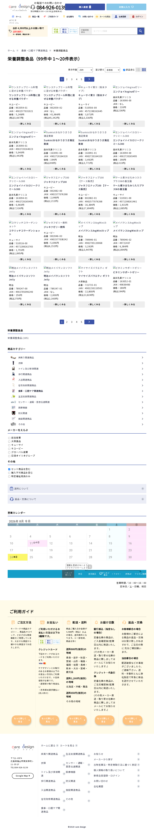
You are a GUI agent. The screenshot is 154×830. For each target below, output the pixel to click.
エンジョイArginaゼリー (126, 91)
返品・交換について (25, 499)
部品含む (130, 69)
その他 (69, 799)
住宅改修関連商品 (50, 799)
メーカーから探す (103, 759)
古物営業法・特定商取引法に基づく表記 (115, 764)
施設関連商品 (73, 790)
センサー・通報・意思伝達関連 (75, 764)
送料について (21, 488)
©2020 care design (77, 826)
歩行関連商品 (48, 780)
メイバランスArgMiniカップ (93, 230)
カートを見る (67, 745)
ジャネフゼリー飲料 (54, 227)
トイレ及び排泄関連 (50, 773)
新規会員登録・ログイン (107, 775)
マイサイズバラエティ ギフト (94, 275)
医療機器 (70, 771)
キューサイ (17, 444)
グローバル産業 (19, 452)
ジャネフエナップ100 (55, 181)
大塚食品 (16, 441)
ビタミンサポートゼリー (126, 272)
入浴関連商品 (48, 790)
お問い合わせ (101, 780)
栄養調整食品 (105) (18, 337)
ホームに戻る (48, 745)
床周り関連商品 (49, 753)
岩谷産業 (16, 437)
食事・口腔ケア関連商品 (50, 809)
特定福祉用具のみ (20, 476)
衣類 (43, 762)
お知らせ (98, 753)
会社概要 (98, 786)
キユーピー (17, 448)
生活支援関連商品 (75, 753)
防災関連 (70, 780)
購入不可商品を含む (22, 472)
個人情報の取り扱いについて (109, 770)
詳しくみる (25, 123)
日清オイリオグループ (23, 455)
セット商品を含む (20, 469)
